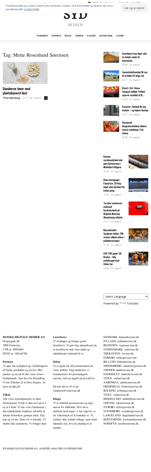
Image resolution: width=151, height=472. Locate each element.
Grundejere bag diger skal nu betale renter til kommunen (134, 57)
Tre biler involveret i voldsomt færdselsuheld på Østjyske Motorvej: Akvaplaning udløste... (113, 210)
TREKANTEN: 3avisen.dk (118, 353)
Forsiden (42, 35)
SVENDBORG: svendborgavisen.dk (123, 411)
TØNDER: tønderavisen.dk (118, 370)
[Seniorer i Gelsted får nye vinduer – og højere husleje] (111, 110)
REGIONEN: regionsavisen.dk (120, 345)
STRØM (79, 35)
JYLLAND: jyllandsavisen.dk (119, 341)
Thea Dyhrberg (11, 97)
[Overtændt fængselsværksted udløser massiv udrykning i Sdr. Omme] (111, 126)
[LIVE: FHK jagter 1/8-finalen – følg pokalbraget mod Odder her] (138, 258)
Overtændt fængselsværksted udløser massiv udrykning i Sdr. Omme (134, 128)
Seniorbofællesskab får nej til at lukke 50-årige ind (134, 73)
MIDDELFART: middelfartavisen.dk (124, 399)
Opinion (56, 35)
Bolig (68, 35)
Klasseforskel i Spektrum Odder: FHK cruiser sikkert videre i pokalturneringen (113, 235)
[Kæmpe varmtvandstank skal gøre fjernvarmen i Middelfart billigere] (138, 162)
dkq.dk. (16, 386)
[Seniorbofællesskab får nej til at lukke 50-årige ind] (111, 75)
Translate (133, 303)
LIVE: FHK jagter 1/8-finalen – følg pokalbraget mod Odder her (112, 259)
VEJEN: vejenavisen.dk (116, 378)
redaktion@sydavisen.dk (66, 390)
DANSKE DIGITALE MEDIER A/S (24, 337)
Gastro (91, 35)
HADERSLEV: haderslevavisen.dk (122, 374)
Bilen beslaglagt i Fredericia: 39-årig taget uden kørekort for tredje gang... (114, 185)
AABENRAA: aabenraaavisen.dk (121, 382)
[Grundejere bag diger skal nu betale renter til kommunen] (111, 57)
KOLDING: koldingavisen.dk (119, 390)
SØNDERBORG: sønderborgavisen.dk (124, 366)
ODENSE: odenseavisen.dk (118, 403)
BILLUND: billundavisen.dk (119, 362)
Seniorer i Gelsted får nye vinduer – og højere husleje (135, 108)
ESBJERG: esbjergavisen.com (120, 357)
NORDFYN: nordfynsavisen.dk (120, 423)
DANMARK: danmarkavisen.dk (121, 337)
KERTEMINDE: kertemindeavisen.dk (124, 419)
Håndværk (106, 35)
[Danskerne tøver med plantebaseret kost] (25, 73)
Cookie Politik (31, 9)
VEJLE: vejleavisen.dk (116, 394)
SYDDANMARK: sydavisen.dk (120, 349)
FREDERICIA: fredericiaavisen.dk (122, 386)
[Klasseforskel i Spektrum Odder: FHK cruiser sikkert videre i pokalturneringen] (138, 235)
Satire (120, 35)
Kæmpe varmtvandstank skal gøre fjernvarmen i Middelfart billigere (112, 162)
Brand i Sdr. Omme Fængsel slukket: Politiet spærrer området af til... (133, 91)
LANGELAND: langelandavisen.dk (123, 415)
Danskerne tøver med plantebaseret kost (16, 90)
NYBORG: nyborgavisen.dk (118, 407)
